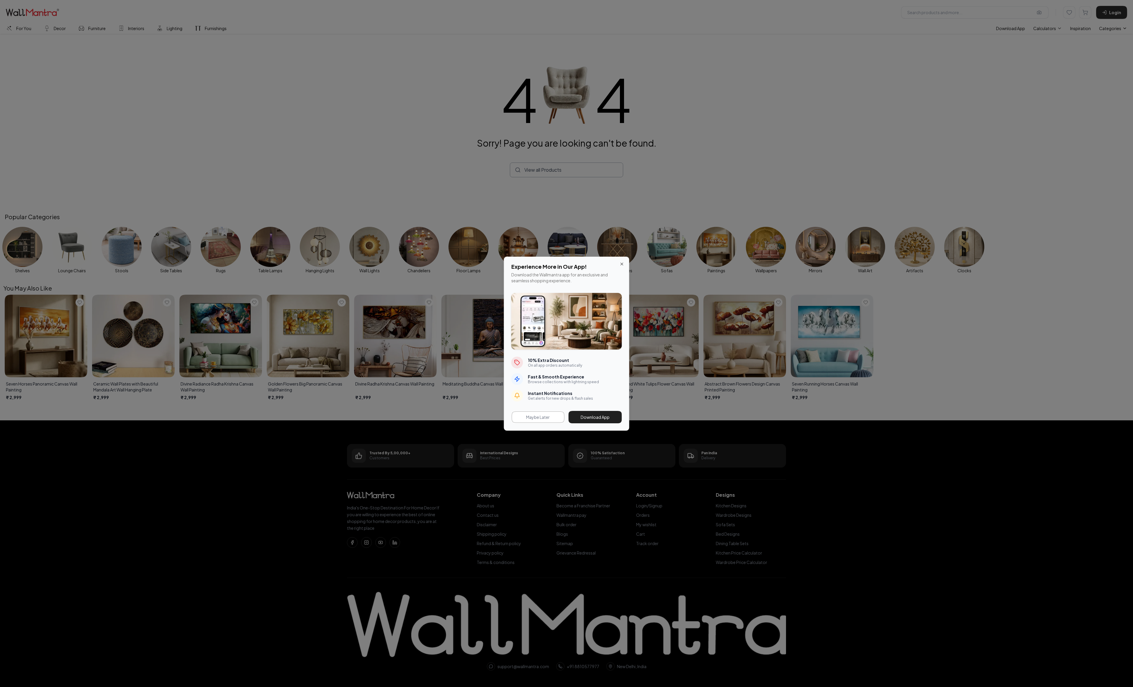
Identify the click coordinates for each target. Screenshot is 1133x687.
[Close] (622, 264)
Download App (595, 417)
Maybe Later (538, 417)
